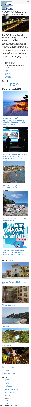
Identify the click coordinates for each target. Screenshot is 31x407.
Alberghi (7, 379)
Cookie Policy (8, 403)
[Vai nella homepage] (6, 2)
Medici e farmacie (9, 391)
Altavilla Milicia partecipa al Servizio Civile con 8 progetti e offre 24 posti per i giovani (14, 252)
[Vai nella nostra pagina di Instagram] (20, 85)
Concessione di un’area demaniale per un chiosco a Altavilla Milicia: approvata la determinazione (14, 121)
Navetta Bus (8, 388)
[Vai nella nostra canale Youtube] (17, 85)
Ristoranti (7, 382)
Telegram (8, 77)
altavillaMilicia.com (9, 373)
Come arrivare (8, 386)
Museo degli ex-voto (9, 305)
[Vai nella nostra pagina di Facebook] (11, 85)
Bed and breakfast (9, 380)
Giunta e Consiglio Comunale (11, 389)
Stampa (8, 71)
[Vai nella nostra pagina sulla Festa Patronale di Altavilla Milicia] (15, 355)
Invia (7, 70)
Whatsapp (8, 76)
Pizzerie (7, 383)
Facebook (8, 73)
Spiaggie (5, 326)
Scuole (6, 394)
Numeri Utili (7, 395)
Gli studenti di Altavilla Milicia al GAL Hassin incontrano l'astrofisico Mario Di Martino (15, 156)
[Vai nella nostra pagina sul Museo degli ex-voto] (15, 294)
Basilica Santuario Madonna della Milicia (14, 283)
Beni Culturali (7, 345)
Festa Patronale (8, 367)
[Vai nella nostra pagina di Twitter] (14, 85)
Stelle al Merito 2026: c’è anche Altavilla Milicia (15, 219)
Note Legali (7, 402)
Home (6, 400)
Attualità (13, 62)
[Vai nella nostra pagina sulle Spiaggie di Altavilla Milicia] (15, 315)
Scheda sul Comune (9, 392)
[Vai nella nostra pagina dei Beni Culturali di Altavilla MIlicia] (15, 335)
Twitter (7, 74)
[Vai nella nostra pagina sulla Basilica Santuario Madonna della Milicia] (15, 270)
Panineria (7, 385)
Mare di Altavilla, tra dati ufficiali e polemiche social (15, 186)
